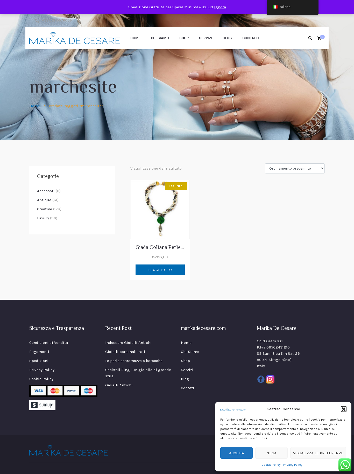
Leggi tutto (160, 270)
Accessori (46, 191)
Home (135, 38)
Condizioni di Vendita (48, 342)
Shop (184, 38)
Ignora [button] (220, 7)
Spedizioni (38, 360)
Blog (227, 38)
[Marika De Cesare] (74, 38)
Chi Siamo (160, 38)
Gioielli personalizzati (125, 351)
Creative (44, 209)
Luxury (43, 218)
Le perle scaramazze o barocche (133, 360)
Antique (44, 200)
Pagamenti (39, 351)
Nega (271, 453)
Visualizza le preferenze (318, 453)
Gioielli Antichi (119, 385)
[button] (343, 409)
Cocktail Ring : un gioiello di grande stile (138, 372)
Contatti (250, 38)
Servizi (205, 38)
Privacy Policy (292, 464)
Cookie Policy (271, 464)
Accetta (236, 453)
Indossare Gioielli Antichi (128, 342)
